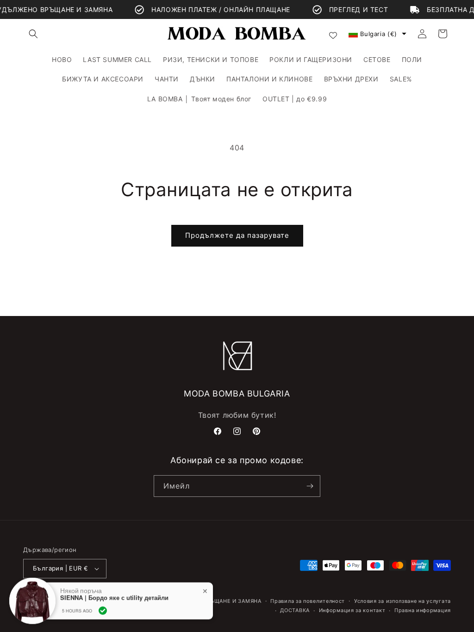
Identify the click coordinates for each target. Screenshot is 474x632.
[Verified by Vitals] (103, 609)
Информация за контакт (352, 610)
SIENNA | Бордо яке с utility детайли (114, 596)
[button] (33, 34)
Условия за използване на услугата (402, 601)
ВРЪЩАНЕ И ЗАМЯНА (231, 601)
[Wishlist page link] (333, 34)
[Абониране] (309, 486)
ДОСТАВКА (295, 610)
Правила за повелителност (307, 601)
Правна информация (422, 610)
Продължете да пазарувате (237, 235)
